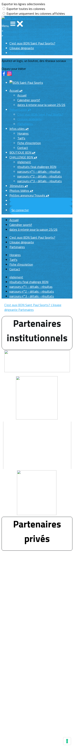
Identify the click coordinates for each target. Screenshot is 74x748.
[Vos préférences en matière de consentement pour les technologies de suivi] (67, 741)
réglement (24, 162)
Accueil (21, 95)
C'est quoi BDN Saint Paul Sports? (32, 43)
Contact (22, 147)
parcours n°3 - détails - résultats (39, 181)
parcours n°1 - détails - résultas (38, 171)
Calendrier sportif (28, 100)
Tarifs (21, 138)
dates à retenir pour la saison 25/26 (41, 104)
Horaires (23, 133)
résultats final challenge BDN (36, 166)
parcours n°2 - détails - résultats (39, 176)
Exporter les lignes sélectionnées (23, 4)
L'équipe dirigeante (21, 48)
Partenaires (17, 52)
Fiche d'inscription (29, 143)
